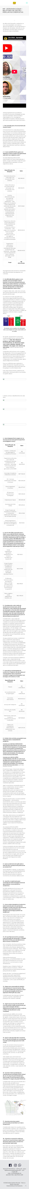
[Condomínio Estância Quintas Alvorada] (14, 3)
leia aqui (12, 294)
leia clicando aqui (12, 29)
